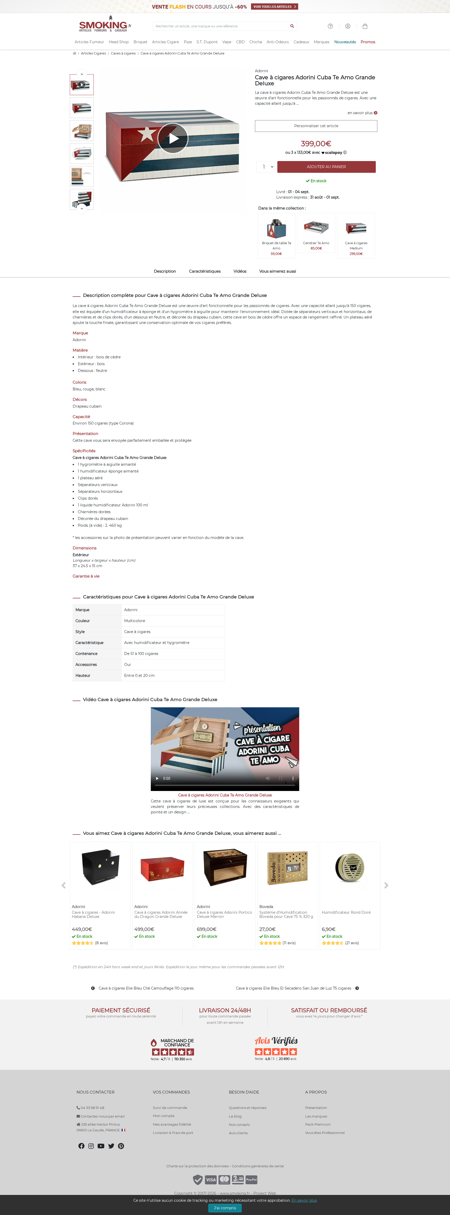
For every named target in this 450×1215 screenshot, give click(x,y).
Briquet (140, 42)
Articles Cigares (94, 53)
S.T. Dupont (207, 42)
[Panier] (365, 26)
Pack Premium (318, 1124)
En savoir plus (304, 1200)
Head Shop (119, 42)
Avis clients (238, 1133)
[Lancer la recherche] (292, 26)
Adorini (261, 71)
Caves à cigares (123, 53)
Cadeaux (301, 42)
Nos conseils (239, 1124)
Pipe (188, 42)
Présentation (316, 1108)
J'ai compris (225, 1208)
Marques (321, 42)
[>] (82, 209)
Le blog (235, 1116)
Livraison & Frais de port (173, 1133)
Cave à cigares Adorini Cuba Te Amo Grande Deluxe (182, 53)
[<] (82, 74)
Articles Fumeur (89, 42)
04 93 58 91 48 (92, 1108)
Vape (226, 42)
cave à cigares (91, 305)
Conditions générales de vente (258, 1166)
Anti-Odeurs (278, 42)
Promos (368, 42)
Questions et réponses (247, 1108)
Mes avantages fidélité (172, 1124)
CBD (240, 42)
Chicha (255, 42)
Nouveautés (345, 42)
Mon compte (163, 1116)
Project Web (264, 1193)
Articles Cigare (165, 42)
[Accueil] (74, 53)
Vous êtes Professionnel (325, 1133)
